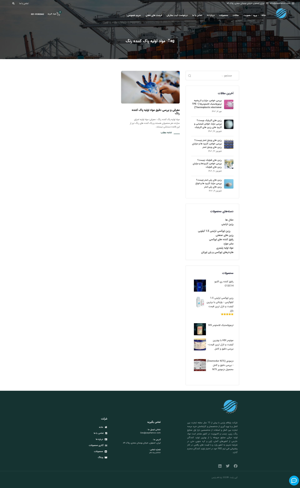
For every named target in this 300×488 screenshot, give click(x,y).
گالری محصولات (96, 445)
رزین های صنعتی (224, 235)
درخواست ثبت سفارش (177, 15)
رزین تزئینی (227, 224)
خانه (264, 15)
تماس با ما (197, 15)
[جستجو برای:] (212, 75)
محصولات (223, 15)
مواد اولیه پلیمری (224, 248)
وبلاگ (100, 457)
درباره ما (211, 15)
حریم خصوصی (134, 15)
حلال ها (229, 220)
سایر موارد (228, 244)
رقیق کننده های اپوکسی (221, 239)
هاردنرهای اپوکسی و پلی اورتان (217, 252)
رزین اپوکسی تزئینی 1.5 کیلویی (214, 231)
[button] (14, 3)
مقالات (236, 15)
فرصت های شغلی (153, 15)
